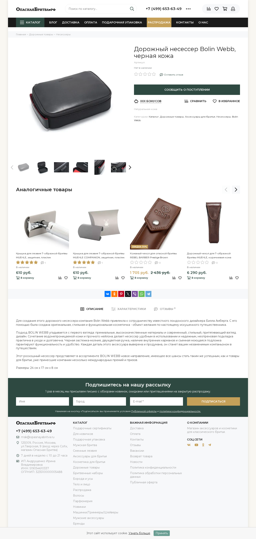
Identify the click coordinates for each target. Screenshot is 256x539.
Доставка (70, 22)
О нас (203, 22)
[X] (128, 294)
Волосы (78, 495)
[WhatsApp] (142, 294)
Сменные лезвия (85, 451)
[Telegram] (148, 294)
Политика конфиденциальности (153, 467)
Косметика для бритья (89, 462)
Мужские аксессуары (88, 518)
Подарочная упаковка (122, 22)
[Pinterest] (121, 294)
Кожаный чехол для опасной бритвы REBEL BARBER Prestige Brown (153, 255)
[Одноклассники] (114, 294)
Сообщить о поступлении (187, 90)
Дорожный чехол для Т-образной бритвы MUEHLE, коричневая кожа (209, 255)
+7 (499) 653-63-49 (164, 9)
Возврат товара (141, 456)
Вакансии (137, 451)
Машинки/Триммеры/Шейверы (95, 512)
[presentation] (12, 167)
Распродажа (159, 22)
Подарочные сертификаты (92, 428)
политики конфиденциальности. (180, 411)
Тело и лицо (81, 484)
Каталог (33, 22)
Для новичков (83, 434)
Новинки (79, 507)
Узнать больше (139, 533)
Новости (136, 462)
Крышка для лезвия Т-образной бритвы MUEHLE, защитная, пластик (41, 255)
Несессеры (223, 116)
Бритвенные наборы (88, 473)
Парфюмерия (82, 501)
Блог (53, 22)
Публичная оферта (143, 482)
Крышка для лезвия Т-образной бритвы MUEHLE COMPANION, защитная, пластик (99, 255)
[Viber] (135, 294)
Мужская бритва (85, 445)
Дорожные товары (172, 116)
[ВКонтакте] (108, 294)
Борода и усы (83, 479)
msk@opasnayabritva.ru (37, 437)
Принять (162, 533)
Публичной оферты (144, 411)
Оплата (90, 22)
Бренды (79, 523)
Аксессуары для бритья (200, 116)
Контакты (185, 22)
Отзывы (135, 445)
